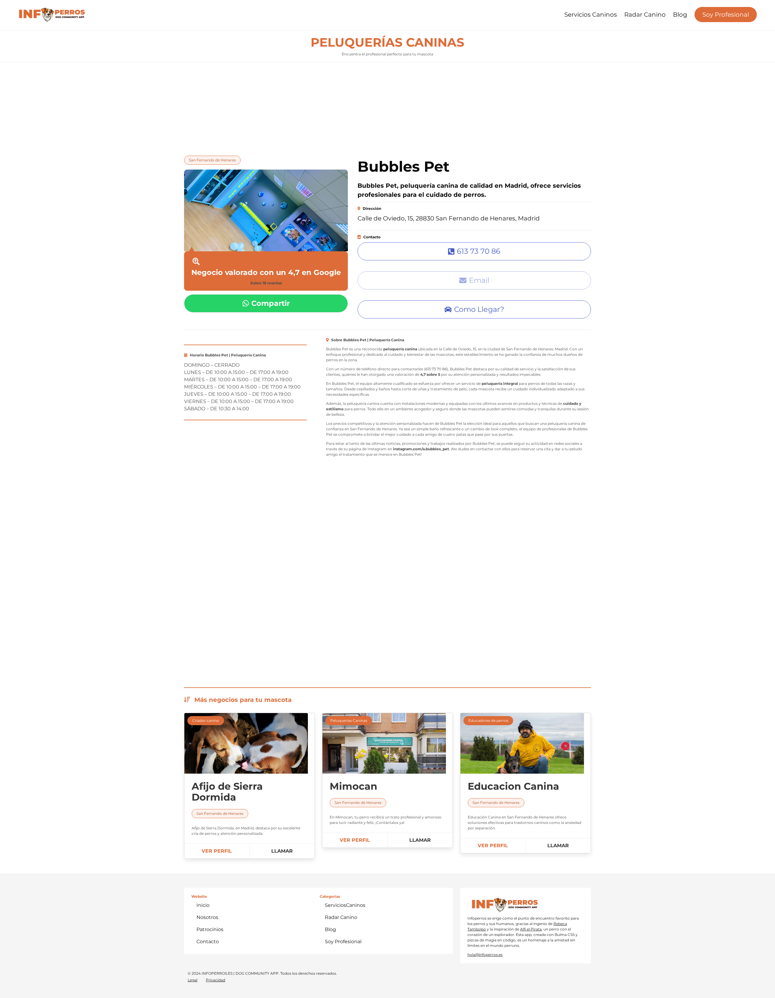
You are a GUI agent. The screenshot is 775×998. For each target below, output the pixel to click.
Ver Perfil (217, 851)
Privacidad (215, 980)
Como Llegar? (479, 309)
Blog (680, 14)
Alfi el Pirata (531, 929)
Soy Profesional (725, 14)
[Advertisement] (387, 107)
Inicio (202, 905)
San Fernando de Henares (212, 160)
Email (479, 280)
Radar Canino (645, 14)
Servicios (345, 905)
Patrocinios (209, 929)
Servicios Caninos (590, 14)
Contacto (207, 941)
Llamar (282, 851)
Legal (192, 980)
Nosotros (207, 917)
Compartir (270, 303)
